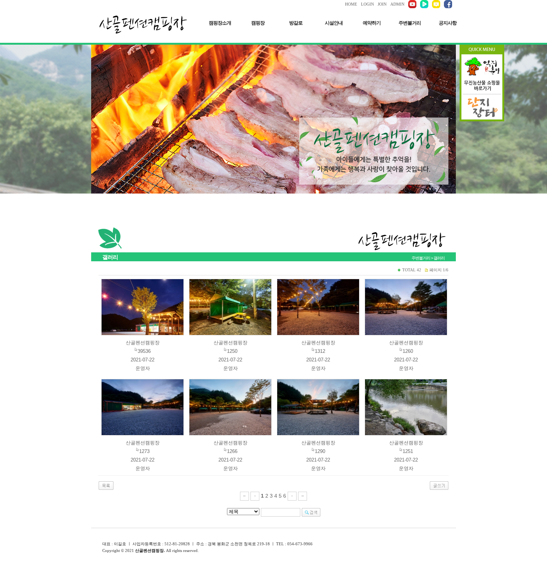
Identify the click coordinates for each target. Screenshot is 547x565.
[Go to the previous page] (254, 496)
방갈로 (296, 23)
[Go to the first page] (244, 496)
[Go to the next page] (292, 496)
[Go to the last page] (302, 496)
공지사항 (448, 23)
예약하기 (372, 23)
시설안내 (334, 23)
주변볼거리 (410, 23)
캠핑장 (258, 23)
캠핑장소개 (220, 23)
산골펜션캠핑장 (143, 342)
